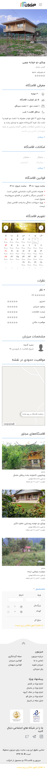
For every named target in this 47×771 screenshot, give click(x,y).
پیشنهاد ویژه (36, 679)
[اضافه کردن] (21, 606)
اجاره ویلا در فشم (35, 683)
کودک (38, 611)
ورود (39, 595)
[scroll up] (23, 643)
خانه (43, 589)
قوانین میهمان (15, 664)
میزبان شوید (37, 664)
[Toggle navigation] (40, 4)
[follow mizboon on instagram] (41, 736)
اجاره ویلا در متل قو (34, 696)
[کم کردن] (8, 606)
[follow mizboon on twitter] (27, 736)
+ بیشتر (41, 137)
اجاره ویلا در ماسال (35, 688)
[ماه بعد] (6, 227)
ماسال (38, 589)
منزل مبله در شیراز (35, 700)
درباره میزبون (37, 656)
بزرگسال (37, 605)
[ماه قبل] (41, 227)
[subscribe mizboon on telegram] (34, 736)
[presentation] (9, 34)
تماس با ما (38, 660)
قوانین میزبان (15, 660)
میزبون (39, 651)
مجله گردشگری (15, 656)
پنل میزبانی (38, 669)
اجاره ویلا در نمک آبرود (33, 692)
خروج (21, 595)
